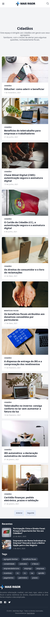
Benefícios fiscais (11, 311)
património (23, 578)
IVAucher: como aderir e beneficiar (24, 89)
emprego (27, 568)
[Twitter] (9, 602)
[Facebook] (5, 602)
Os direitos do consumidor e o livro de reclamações (24, 271)
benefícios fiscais (29, 559)
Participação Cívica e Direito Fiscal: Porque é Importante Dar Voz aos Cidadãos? (29, 530)
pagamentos (8, 578)
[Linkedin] (1, 602)
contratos (23, 564)
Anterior (19, 513)
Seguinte (30, 513)
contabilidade (9, 564)
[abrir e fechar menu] (3, 3)
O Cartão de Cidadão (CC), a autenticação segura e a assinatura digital (24, 225)
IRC (18, 573)
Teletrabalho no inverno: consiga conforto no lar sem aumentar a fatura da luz (23, 408)
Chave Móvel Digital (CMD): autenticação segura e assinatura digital (23, 177)
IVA (32, 573)
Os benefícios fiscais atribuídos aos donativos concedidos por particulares (24, 316)
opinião (41, 573)
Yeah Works (30, 613)
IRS (25, 573)
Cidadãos (8, 86)
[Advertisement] (25, 15)
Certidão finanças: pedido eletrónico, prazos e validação (21, 499)
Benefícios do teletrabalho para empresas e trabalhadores (22, 132)
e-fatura (35, 564)
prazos (35, 578)
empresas (40, 568)
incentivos (8, 573)
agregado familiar (11, 559)
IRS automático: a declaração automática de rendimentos (21, 454)
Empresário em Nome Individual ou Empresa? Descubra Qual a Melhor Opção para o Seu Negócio (29, 542)
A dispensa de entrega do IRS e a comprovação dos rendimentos (23, 363)
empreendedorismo (11, 568)
